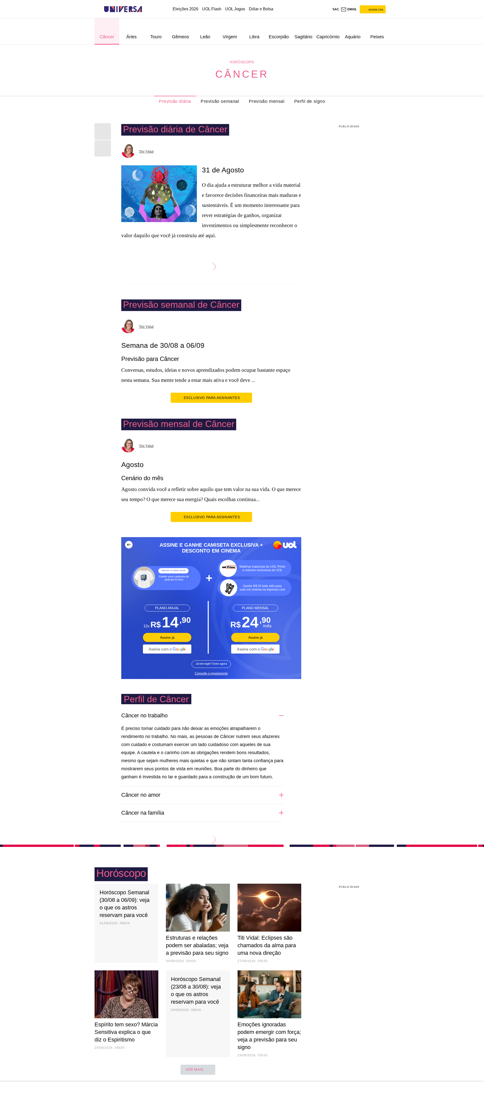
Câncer (242, 74)
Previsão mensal (267, 101)
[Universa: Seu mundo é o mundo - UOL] (123, 9)
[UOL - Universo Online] (146, 9)
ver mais (194, 1069)
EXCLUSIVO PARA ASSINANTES (212, 398)
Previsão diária (175, 101)
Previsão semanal (220, 101)
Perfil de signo (309, 101)
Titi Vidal (146, 151)
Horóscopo (242, 62)
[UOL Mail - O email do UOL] (349, 9)
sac (335, 9)
